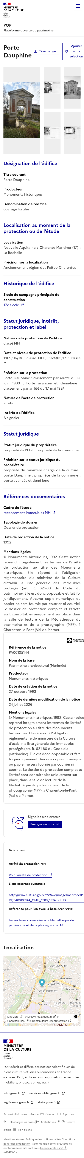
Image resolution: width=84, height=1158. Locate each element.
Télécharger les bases (21, 1122)
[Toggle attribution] (75, 1016)
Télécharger (47, 51)
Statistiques (48, 1122)
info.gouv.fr (12, 1093)
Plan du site (25, 1130)
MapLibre (13, 1016)
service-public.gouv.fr (45, 1093)
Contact (50, 1114)
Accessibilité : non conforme (21, 1114)
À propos (68, 1114)
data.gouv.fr (47, 1102)
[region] (42, 991)
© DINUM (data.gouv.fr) (38, 1016)
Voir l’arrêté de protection (28, 875)
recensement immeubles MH (27, 512)
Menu (78, 6)
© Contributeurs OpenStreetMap (48, 1021)
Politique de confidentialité (43, 1139)
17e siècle (11, 304)
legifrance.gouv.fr (16, 1102)
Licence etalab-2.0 (51, 1148)
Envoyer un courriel (44, 824)
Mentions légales (13, 1139)
